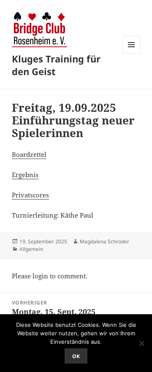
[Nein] (141, 343)
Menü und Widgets (131, 53)
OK (76, 356)
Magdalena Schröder (104, 241)
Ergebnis (25, 174)
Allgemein (31, 249)
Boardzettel (29, 154)
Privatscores (30, 195)
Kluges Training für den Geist (56, 65)
